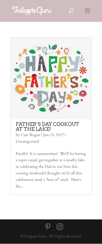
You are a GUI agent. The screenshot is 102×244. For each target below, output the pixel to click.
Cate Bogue (30, 134)
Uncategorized (27, 141)
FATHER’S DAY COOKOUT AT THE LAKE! (47, 126)
